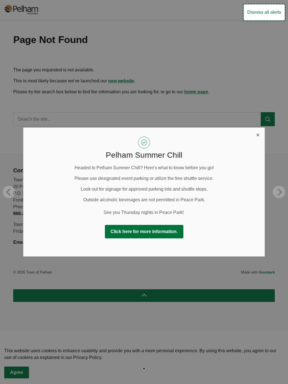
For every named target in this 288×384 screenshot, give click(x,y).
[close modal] (258, 134)
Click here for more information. (144, 231)
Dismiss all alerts (264, 12)
